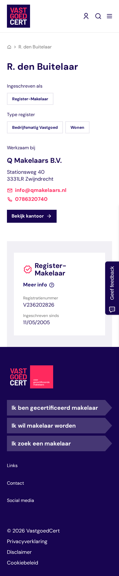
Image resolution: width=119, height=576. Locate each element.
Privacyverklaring (27, 541)
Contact (15, 483)
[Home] (9, 47)
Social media (20, 500)
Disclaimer (19, 552)
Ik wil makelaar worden (44, 425)
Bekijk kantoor (28, 216)
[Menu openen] (109, 16)
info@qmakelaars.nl (40, 190)
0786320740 (31, 199)
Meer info (35, 285)
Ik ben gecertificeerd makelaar (55, 407)
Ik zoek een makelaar (41, 443)
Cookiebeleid (22, 562)
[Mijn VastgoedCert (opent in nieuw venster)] (86, 16)
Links (12, 466)
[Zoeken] (98, 16)
